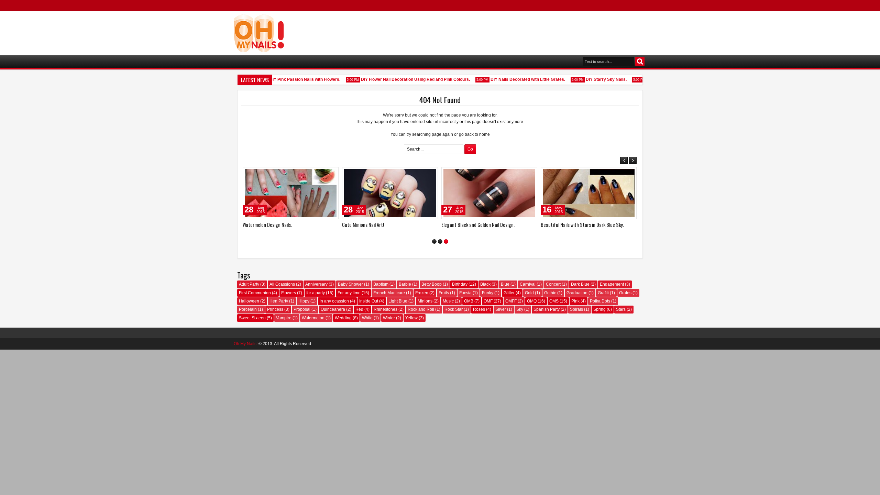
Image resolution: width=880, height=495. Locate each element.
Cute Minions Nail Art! (363, 224)
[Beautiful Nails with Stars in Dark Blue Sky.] (589, 193)
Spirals (576, 309)
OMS (554, 301)
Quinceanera (333, 309)
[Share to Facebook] (315, 173)
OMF (488, 301)
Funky (487, 292)
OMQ (532, 301)
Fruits (444, 292)
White (367, 318)
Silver (500, 309)
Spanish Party (547, 309)
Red (359, 309)
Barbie (405, 284)
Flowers (288, 292)
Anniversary (316, 284)
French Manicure (389, 292)
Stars (621, 309)
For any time (349, 292)
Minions (425, 301)
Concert (553, 284)
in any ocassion (334, 301)
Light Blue (397, 301)
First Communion (255, 292)
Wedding (343, 318)
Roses (479, 309)
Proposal (302, 309)
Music (448, 301)
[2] (440, 241)
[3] (446, 241)
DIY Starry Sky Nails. (601, 79)
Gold (529, 292)
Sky (519, 309)
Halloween (249, 301)
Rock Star (453, 309)
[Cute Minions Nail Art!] (390, 193)
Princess (275, 309)
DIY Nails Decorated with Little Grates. (523, 79)
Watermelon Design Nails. (267, 224)
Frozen (421, 292)
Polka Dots (600, 301)
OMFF (511, 301)
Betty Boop (431, 284)
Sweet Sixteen (252, 318)
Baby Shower (350, 284)
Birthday (460, 284)
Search (640, 61)
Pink (575, 301)
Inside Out (368, 301)
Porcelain (248, 309)
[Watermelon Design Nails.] (291, 193)
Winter (389, 318)
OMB (468, 301)
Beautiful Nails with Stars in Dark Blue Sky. (582, 224)
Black (485, 284)
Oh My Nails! (245, 343)
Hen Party (279, 301)
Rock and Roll (421, 309)
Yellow (411, 318)
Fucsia (465, 292)
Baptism (380, 284)
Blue (505, 284)
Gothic (550, 292)
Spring (599, 309)
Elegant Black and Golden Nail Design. (478, 224)
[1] (434, 241)
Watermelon (313, 318)
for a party (315, 292)
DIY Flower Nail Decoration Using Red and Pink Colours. (410, 79)
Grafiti (603, 292)
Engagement (612, 284)
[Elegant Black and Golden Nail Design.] (489, 193)
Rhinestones (385, 309)
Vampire (284, 318)
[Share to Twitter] (323, 173)
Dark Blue (580, 284)
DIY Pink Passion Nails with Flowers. (300, 79)
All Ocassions (282, 284)
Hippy (303, 301)
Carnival (528, 284)
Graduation (576, 292)
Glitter (509, 292)
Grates (625, 292)
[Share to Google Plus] (331, 173)
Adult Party (249, 284)
